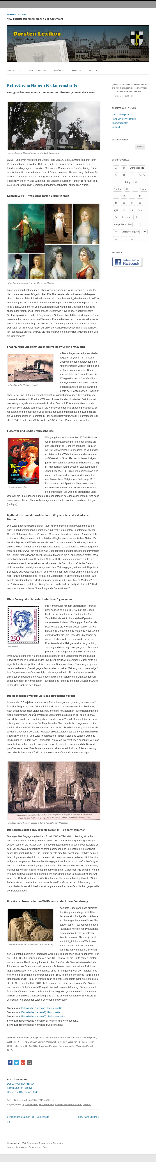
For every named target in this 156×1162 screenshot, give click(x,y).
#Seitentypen (31, 1104)
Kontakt (94, 70)
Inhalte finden (37, 70)
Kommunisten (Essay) (19, 1087)
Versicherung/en (130, 231)
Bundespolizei (137, 167)
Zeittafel (116, 127)
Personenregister (120, 114)
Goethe (117, 188)
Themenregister (120, 123)
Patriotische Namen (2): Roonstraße (40, 1012)
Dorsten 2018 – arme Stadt (22, 1092)
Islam (144, 188)
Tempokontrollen (123, 224)
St (116, 217)
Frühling (126, 181)
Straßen (87, 1104)
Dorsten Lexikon (16, 14)
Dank (45, 1147)
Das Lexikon (14, 70)
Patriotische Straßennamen (68, 1104)
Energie (141, 174)
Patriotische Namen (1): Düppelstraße (41, 1008)
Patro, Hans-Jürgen (87, 1117)
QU (116, 210)
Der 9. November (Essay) (21, 1083)
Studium (126, 217)
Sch (140, 210)
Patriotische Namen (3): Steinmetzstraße (43, 1016)
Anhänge (58, 70)
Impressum (21, 1147)
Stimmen (76, 70)
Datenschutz (35, 1147)
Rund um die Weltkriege (124, 119)
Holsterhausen (46, 1104)
